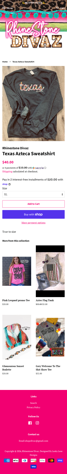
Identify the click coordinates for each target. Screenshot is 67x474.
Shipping (7, 171)
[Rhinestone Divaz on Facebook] (30, 423)
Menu (9, 7)
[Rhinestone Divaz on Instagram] (37, 423)
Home (5, 61)
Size (4, 188)
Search (33, 402)
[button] (33, 167)
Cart (62, 8)
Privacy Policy (33, 407)
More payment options (33, 222)
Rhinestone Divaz (30, 451)
